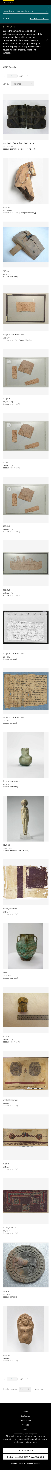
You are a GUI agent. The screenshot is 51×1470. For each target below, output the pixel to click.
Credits (25, 1429)
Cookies (25, 1425)
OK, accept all (25, 1450)
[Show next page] (28, 76)
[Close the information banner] (47, 40)
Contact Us (25, 1416)
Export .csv (39, 1389)
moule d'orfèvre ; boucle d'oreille (18, 143)
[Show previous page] (5, 76)
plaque (6, 1291)
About (25, 1411)
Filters (6, 18)
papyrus (6, 398)
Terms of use (25, 1420)
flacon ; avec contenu (13, 781)
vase (5, 972)
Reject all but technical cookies (25, 1457)
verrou (6, 271)
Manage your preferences (25, 1463)
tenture (6, 1163)
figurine (6, 207)
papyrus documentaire (13, 334)
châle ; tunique (9, 1227)
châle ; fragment (10, 908)
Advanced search (39, 18)
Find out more (30, 1442)
